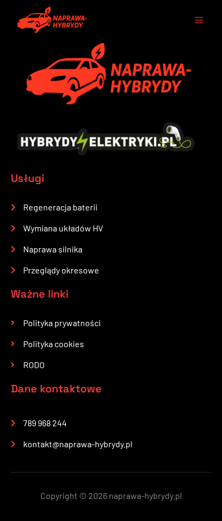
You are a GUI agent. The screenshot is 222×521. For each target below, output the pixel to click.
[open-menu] (194, 21)
